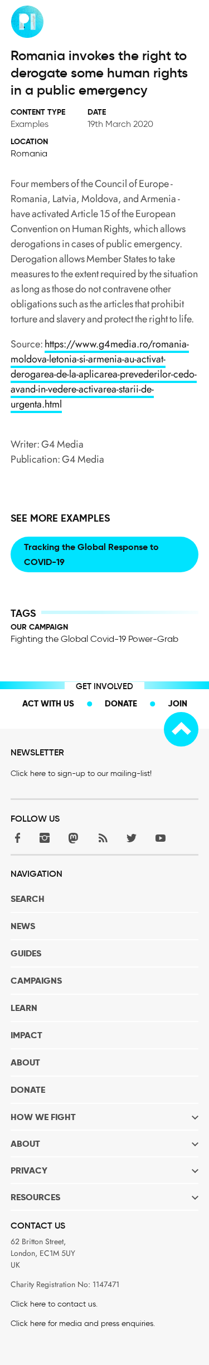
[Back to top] (181, 729)
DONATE (28, 1090)
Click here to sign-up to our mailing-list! (81, 773)
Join (177, 703)
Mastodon (74, 837)
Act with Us (48, 703)
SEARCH (28, 899)
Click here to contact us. (54, 1304)
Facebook (16, 837)
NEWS (23, 926)
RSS (103, 837)
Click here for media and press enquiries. (83, 1323)
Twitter (132, 837)
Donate (121, 703)
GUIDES (26, 953)
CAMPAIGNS (36, 980)
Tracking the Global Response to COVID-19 (91, 554)
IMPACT (26, 1035)
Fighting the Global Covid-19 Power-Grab (94, 639)
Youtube (160, 837)
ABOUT (25, 1062)
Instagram (45, 837)
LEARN (24, 1008)
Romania (29, 153)
